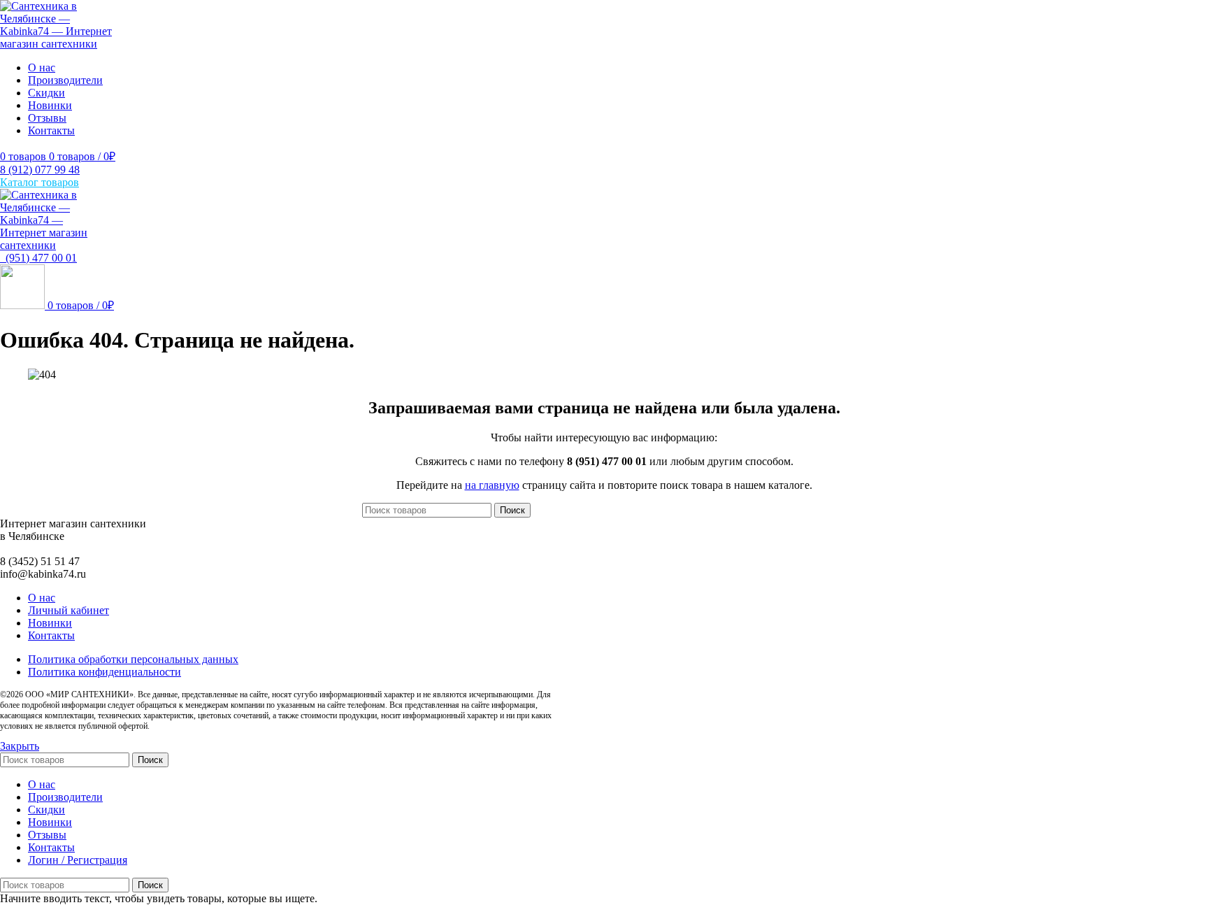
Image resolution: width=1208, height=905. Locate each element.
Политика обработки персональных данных (133, 659)
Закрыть (19, 746)
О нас (41, 598)
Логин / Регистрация (77, 860)
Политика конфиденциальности (104, 672)
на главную (492, 485)
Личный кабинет (68, 610)
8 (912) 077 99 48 (40, 170)
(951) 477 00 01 (38, 258)
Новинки (50, 623)
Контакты (51, 635)
